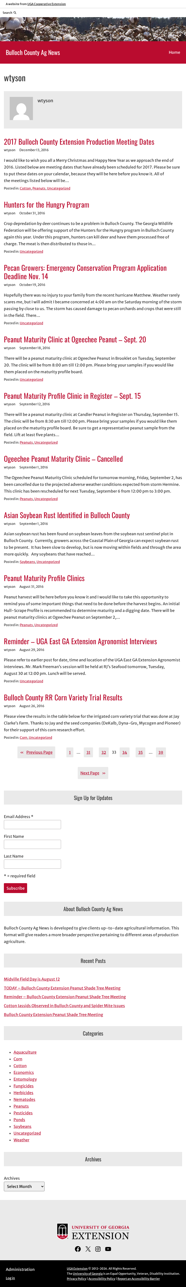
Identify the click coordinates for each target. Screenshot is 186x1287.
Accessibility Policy (101, 1278)
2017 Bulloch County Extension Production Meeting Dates (79, 141)
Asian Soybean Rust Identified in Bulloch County (67, 515)
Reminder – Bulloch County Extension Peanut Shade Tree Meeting (65, 996)
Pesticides (23, 1113)
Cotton (25, 188)
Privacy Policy (76, 1278)
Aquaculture (25, 1052)
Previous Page (36, 752)
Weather (21, 1140)
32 (103, 752)
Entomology (25, 1079)
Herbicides (23, 1092)
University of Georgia (88, 1273)
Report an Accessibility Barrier (138, 1278)
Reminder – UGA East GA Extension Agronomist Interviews (80, 641)
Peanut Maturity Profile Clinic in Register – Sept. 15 (72, 395)
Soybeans (27, 562)
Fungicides (24, 1086)
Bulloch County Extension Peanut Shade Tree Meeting (53, 1014)
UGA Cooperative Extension (46, 4)
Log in (10, 1278)
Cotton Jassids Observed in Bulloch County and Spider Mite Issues (64, 1005)
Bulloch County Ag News (33, 52)
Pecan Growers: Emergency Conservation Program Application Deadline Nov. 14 (85, 272)
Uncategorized (58, 188)
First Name (14, 836)
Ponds (19, 1119)
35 (140, 752)
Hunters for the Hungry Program (46, 204)
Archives (12, 1178)
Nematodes (24, 1099)
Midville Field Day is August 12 (32, 979)
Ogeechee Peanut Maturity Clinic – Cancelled (63, 458)
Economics (24, 1072)
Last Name (13, 856)
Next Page (93, 773)
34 (124, 752)
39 (160, 752)
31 (88, 752)
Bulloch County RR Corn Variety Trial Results (63, 697)
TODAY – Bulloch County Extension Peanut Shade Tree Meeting (62, 988)
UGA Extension (77, 1268)
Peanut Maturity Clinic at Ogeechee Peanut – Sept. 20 (75, 339)
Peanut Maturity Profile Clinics (44, 578)
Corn (23, 738)
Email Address (18, 816)
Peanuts (39, 188)
